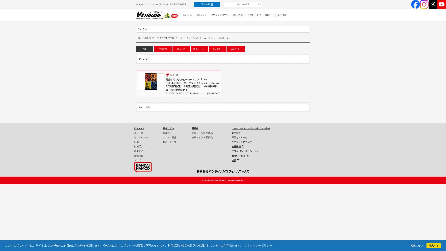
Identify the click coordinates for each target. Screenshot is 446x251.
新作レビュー (199, 49)
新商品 (195, 128)
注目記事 (163, 49)
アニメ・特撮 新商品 (202, 133)
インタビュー (141, 137)
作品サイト (168, 133)
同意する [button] (434, 245)
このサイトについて (242, 142)
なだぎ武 (208, 38)
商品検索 (205, 4)
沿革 (234, 160)
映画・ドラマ (245, 15)
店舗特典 (138, 155)
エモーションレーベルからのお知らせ (251, 128)
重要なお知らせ (240, 137)
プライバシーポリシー (243, 151)
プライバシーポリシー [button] (258, 245)
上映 (258, 15)
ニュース (181, 49)
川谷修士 (222, 38)
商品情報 (236, 133)
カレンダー (236, 49)
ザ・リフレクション (189, 38)
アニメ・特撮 (229, 15)
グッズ (137, 160)
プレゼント (218, 49)
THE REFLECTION (166, 38)
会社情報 (281, 15)
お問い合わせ (238, 156)
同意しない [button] (417, 245)
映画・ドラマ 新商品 (202, 137)
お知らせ (269, 15)
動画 (136, 146)
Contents (187, 15)
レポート (138, 142)
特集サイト (201, 15)
